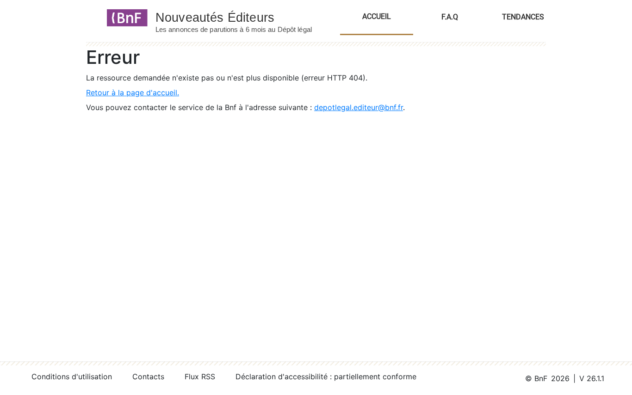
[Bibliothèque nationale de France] (124, 17)
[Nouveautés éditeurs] (242, 17)
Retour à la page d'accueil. (132, 92)
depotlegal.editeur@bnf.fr (358, 107)
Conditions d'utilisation (71, 376)
